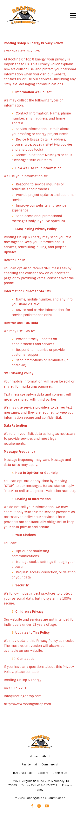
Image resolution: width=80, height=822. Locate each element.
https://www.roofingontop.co (26, 704)
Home (34, 756)
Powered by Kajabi (40, 812)
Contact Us (60, 773)
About (46, 756)
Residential (29, 764)
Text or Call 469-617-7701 (39, 785)
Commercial (50, 764)
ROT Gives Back (23, 773)
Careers (43, 773)
